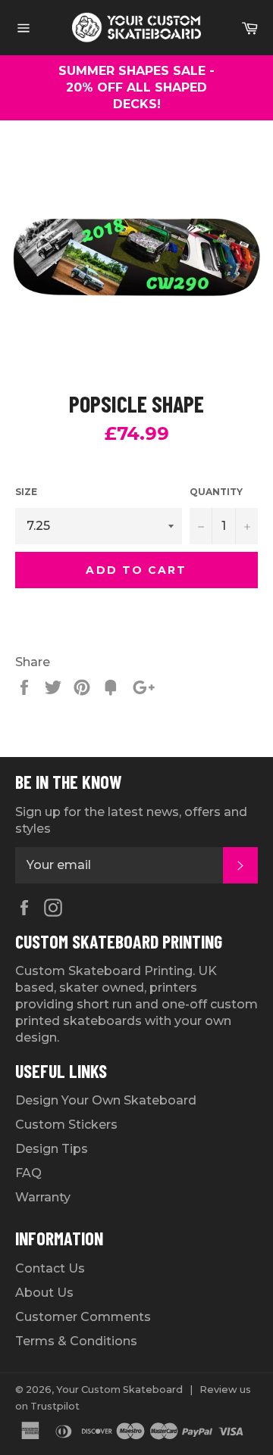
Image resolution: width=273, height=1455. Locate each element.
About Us (44, 1292)
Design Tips (51, 1149)
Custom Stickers (66, 1124)
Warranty (43, 1197)
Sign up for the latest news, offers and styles (131, 820)
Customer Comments (83, 1317)
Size (26, 491)
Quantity (216, 491)
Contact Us (50, 1268)
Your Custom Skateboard (119, 1389)
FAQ (28, 1173)
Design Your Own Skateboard (105, 1100)
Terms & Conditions (76, 1341)
